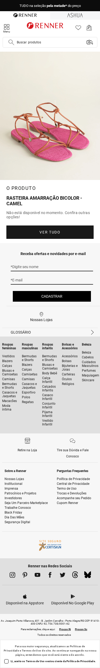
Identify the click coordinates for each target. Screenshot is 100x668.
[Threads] (75, 576)
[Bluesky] (87, 576)
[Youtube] (37, 576)
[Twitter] (62, 576)
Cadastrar (51, 296)
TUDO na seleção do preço (50, 6)
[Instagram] (12, 576)
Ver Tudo (49, 232)
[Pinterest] (25, 576)
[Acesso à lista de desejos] (78, 29)
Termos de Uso (31, 650)
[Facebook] (50, 576)
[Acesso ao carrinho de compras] (89, 29)
